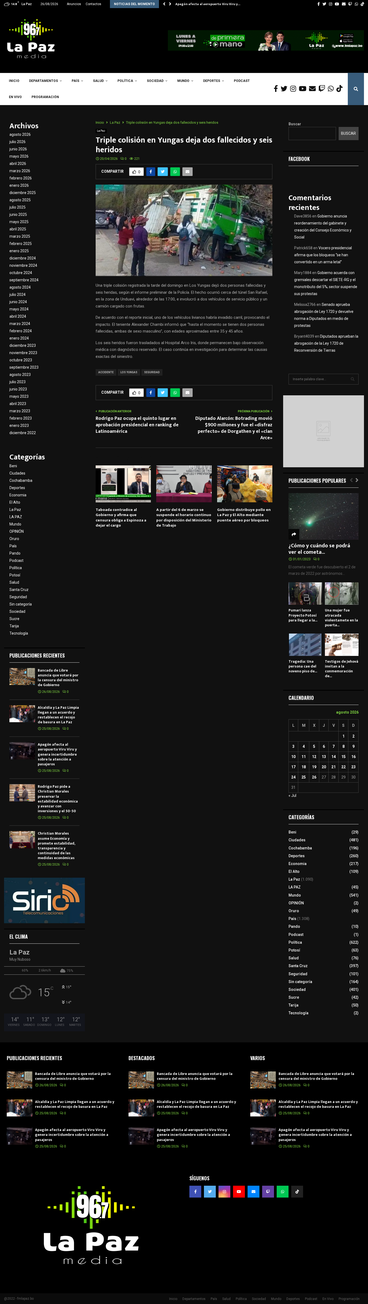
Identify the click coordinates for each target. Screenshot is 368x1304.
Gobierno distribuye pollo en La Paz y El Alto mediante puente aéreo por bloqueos (244, 515)
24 (293, 777)
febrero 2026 (20, 178)
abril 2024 (17, 316)
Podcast (242, 81)
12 (314, 757)
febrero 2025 (20, 243)
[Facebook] (277, 89)
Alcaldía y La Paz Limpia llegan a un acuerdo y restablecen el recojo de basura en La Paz (58, 714)
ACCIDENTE (106, 372)
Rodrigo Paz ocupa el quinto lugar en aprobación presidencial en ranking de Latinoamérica (137, 424)
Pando (14, 553)
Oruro (14, 539)
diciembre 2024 (22, 258)
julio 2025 (17, 207)
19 (314, 767)
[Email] (313, 89)
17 (293, 767)
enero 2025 (19, 251)
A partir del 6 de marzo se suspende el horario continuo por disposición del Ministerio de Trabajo (183, 517)
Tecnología (18, 633)
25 (303, 777)
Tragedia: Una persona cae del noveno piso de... (303, 666)
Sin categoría (20, 604)
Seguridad (18, 597)
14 (333, 757)
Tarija (14, 626)
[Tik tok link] (362, 4)
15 (343, 757)
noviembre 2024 (23, 265)
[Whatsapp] (332, 89)
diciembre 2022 (22, 433)
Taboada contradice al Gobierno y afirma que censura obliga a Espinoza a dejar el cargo (121, 517)
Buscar (295, 124)
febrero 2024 (20, 331)
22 (343, 767)
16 (353, 757)
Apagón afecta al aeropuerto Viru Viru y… (207, 4)
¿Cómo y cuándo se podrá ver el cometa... (319, 549)
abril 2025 (17, 229)
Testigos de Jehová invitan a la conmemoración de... (341, 668)
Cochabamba (20, 480)
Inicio (14, 81)
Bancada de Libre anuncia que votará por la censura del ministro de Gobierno (58, 677)
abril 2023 (17, 404)
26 (314, 777)
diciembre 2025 (22, 193)
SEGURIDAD (152, 372)
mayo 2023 (19, 396)
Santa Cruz (19, 589)
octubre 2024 (20, 273)
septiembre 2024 (24, 280)
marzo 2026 (19, 171)
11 (303, 757)
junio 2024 (18, 302)
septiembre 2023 (24, 367)
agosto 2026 (20, 134)
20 (324, 767)
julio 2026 (17, 142)
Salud (98, 81)
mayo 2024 (19, 309)
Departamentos (43, 81)
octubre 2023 (20, 360)
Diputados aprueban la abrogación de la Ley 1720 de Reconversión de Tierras (326, 343)
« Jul (292, 795)
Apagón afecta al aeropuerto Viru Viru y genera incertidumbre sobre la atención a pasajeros (57, 754)
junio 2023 (18, 389)
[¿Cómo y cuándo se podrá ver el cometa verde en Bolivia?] (324, 516)
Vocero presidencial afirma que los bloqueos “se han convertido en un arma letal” (323, 255)
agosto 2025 (20, 200)
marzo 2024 (19, 323)
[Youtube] (304, 89)
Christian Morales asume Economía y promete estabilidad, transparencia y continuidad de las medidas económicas (56, 845)
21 (333, 767)
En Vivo (15, 97)
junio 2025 (18, 214)
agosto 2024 (20, 287)
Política (125, 81)
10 (293, 757)
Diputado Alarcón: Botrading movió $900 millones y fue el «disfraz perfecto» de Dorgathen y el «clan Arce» (233, 428)
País (75, 81)
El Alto (14, 502)
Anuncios (74, 4)
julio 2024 (17, 294)
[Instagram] (294, 89)
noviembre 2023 (23, 353)
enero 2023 (19, 425)
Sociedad (155, 81)
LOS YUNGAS (128, 372)
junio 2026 (18, 149)
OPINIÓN (16, 531)
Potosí (14, 575)
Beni (13, 466)
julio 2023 (17, 382)
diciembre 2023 (22, 345)
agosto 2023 (20, 374)
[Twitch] (323, 89)
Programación (45, 97)
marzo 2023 (19, 411)
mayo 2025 (19, 222)
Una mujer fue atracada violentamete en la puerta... (341, 617)
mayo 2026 (19, 156)
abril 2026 (17, 163)
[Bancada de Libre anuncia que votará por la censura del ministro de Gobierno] (22, 676)
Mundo (183, 81)
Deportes (211, 81)
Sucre (14, 619)
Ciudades (17, 473)
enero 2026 (19, 185)
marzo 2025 (19, 236)
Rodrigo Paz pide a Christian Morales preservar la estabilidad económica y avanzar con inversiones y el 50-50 (58, 798)
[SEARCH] (353, 379)
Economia (17, 495)
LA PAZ (15, 517)
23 (353, 767)
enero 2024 (19, 338)
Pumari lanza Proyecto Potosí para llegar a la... (303, 615)
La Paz (101, 130)
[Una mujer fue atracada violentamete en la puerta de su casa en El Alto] (342, 593)
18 (303, 767)
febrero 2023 (20, 418)
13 (324, 757)
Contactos (93, 4)
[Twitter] (285, 89)
